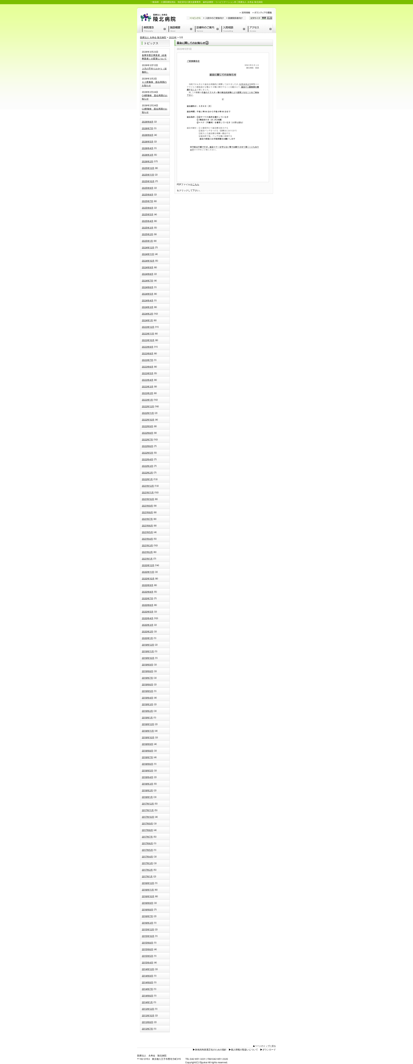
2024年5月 (147, 293)
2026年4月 (147, 148)
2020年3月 (147, 624)
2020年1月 (147, 638)
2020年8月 (147, 591)
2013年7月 (147, 1028)
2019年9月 (147, 664)
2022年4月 (147, 459)
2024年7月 (147, 280)
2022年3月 (147, 466)
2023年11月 (148, 333)
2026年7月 (147, 128)
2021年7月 (147, 519)
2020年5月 (147, 611)
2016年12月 (148, 883)
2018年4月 (147, 777)
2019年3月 (147, 704)
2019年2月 (147, 711)
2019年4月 (147, 697)
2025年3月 (147, 227)
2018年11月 (148, 730)
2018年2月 (147, 790)
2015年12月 (148, 929)
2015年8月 (147, 942)
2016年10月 (148, 896)
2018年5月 (147, 770)
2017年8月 (147, 830)
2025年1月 (147, 240)
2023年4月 (147, 380)
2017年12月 (148, 803)
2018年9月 (147, 744)
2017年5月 (147, 850)
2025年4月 (147, 221)
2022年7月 (147, 439)
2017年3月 (147, 863)
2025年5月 (147, 214)
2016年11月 (148, 889)
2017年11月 (148, 810)
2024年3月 (147, 307)
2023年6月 (147, 366)
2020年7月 (147, 598)
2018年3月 (147, 783)
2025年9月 (147, 188)
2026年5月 (147, 141)
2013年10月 (148, 1015)
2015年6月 (147, 949)
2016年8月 (147, 909)
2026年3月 (147, 154)
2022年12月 (148, 406)
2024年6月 (147, 287)
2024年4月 (147, 300)
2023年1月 (147, 399)
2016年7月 (147, 916)
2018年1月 (147, 797)
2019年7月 (147, 677)
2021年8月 (147, 512)
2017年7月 (147, 836)
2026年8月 (147, 121)
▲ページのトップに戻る (264, 1046)
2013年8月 (147, 1022)
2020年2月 (147, 631)
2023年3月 (147, 386)
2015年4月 (147, 962)
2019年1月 (147, 717)
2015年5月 (147, 956)
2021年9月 (147, 505)
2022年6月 (147, 446)
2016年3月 (147, 922)
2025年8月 (147, 194)
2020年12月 (148, 565)
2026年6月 (147, 135)
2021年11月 (148, 492)
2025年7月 (147, 201)
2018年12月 (148, 724)
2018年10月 (148, 737)
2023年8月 (147, 353)
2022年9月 (147, 426)
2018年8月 (147, 750)
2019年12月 (148, 644)
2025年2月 (147, 234)
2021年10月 (148, 499)
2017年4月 (147, 856)
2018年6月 (147, 764)
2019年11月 (148, 651)
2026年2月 (147, 161)
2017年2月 (147, 869)
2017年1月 (147, 876)
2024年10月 (148, 260)
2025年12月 (148, 168)
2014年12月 (148, 969)
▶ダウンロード (268, 1049)
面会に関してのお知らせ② (193, 42)
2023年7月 (147, 360)
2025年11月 (148, 174)
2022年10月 (148, 419)
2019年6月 (147, 684)
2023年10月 (148, 340)
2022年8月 (147, 432)
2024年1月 (147, 320)
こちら (195, 184)
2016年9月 (147, 903)
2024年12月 (148, 247)
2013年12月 (148, 1008)
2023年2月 (147, 393)
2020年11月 (148, 572)
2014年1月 (147, 1002)
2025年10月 (148, 181)
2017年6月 (147, 843)
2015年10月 (148, 936)
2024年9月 (147, 267)
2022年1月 (147, 479)
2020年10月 (148, 578)
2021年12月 (148, 485)
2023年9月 (147, 346)
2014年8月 (147, 982)
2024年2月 (147, 313)
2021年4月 (147, 538)
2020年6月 (147, 605)
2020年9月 (147, 585)
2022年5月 (147, 452)
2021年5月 (147, 532)
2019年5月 (147, 691)
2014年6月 (147, 995)
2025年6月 (147, 207)
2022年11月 (148, 413)
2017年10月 (148, 816)
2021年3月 (147, 545)
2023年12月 (148, 327)
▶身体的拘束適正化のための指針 (210, 1049)
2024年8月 (147, 274)
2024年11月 (148, 254)
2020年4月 (147, 618)
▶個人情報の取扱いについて (243, 1049)
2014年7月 (147, 989)
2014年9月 (147, 975)
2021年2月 (147, 552)
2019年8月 (147, 671)
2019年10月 (148, 658)
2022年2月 (147, 472)
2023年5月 (147, 373)
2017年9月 (147, 823)
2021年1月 (147, 558)
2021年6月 (147, 525)
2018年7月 (147, 757)
